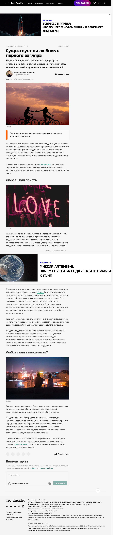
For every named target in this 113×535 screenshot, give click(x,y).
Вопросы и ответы (21, 46)
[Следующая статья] (55, 490)
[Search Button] (99, 3)
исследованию (22, 444)
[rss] (7, 506)
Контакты (9, 520)
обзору (40, 292)
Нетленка (12, 79)
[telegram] (15, 506)
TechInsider (17, 3)
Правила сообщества (13, 512)
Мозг (32, 79)
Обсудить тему (63, 74)
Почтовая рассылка (94, 3)
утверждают (45, 164)
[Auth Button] (104, 3)
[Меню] (7, 3)
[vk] (11, 506)
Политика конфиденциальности (14, 516)
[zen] (19, 506)
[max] (23, 506)
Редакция (9, 46)
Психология (26, 79)
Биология (19, 79)
